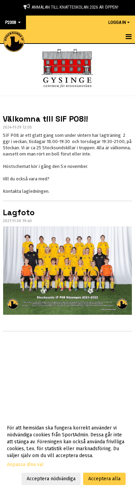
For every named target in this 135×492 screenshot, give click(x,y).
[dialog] (67, 453)
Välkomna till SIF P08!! (45, 119)
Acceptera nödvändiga (51, 479)
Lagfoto (19, 212)
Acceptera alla (104, 479)
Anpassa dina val (25, 464)
